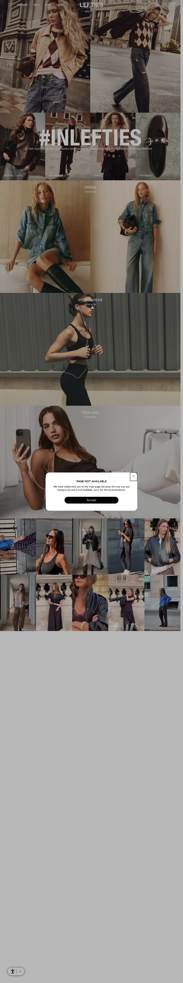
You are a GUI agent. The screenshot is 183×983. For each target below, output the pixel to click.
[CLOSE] (133, 476)
